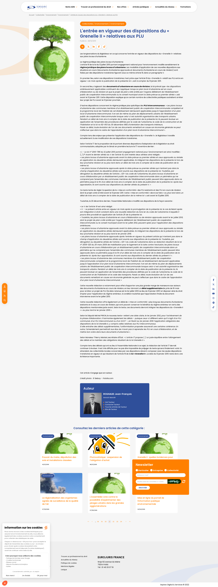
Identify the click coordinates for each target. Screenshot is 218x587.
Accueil (31, 15)
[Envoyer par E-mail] (104, 46)
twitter (213, 284)
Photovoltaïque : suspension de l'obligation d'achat (106, 459)
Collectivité (172, 470)
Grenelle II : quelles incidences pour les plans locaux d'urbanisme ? (155, 459)
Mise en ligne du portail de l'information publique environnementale (150, 500)
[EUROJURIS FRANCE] (37, 7)
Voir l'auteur (109, 402)
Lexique (64, 569)
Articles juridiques (141, 7)
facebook (213, 280)
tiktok (213, 307)
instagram (213, 298)
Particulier (143, 470)
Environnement (51, 15)
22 (113, 522)
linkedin (213, 289)
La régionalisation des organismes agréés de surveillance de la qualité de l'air (60, 500)
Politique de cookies (69, 563)
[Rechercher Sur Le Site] (4, 300)
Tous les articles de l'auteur (116, 407)
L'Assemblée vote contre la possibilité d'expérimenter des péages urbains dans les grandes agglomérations (107, 501)
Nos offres (121, 7)
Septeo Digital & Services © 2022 (174, 584)
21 (109, 522)
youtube (213, 293)
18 (98, 522)
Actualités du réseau (164, 7)
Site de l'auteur (111, 409)
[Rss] (4, 296)
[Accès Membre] (4, 286)
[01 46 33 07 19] (4, 291)
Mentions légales (67, 566)
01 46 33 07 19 (107, 567)
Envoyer (143, 487)
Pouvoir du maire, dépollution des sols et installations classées (59, 459)
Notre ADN (70, 7)
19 (102, 522)
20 (106, 522)
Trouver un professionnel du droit (96, 7)
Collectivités (40, 15)
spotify (213, 302)
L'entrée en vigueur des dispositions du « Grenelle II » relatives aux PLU (94, 15)
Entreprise (158, 470)
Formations (185, 7)
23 (117, 522)
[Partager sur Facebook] (99, 46)
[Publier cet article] (88, 46)
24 (121, 522)
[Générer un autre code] (183, 481)
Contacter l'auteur (112, 404)
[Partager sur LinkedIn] (93, 46)
